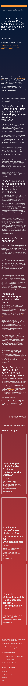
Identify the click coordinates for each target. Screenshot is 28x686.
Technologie (15, 47)
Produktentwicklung (6, 47)
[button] (26, 2)
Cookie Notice (4, 671)
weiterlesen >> (7, 491)
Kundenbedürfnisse (6, 45)
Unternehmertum (13, 48)
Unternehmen (4, 48)
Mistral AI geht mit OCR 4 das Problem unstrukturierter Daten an (12, 469)
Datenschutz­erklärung (6, 674)
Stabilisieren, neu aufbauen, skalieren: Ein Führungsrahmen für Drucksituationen (13, 534)
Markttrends (15, 45)
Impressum (4, 677)
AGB (2, 681)
